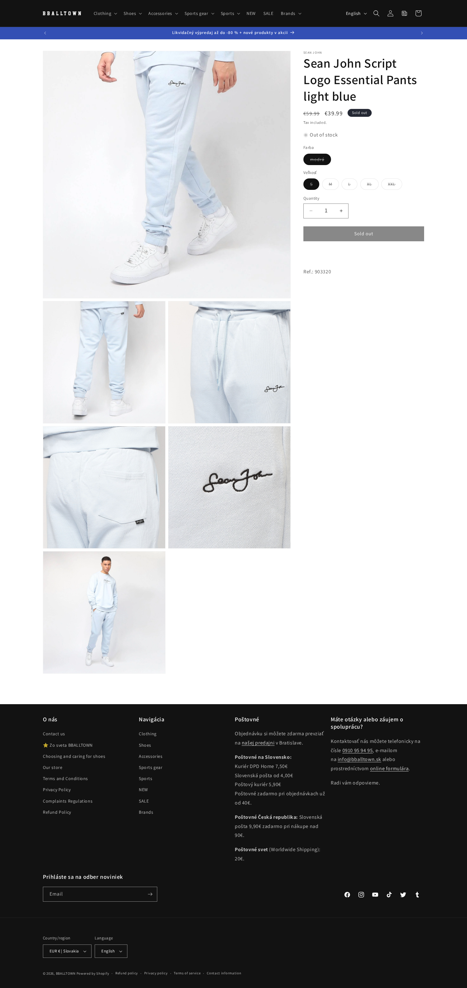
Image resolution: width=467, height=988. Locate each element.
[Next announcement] (422, 33)
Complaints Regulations (67, 801)
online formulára (389, 768)
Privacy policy (156, 973)
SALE (144, 801)
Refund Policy (57, 812)
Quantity (311, 198)
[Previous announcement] (45, 33)
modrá (320, 160)
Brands (146, 812)
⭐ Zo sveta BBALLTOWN (68, 745)
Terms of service (187, 973)
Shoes (145, 745)
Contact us (54, 734)
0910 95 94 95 (357, 750)
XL (373, 185)
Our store (52, 767)
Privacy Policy (57, 789)
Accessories (151, 756)
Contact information (224, 973)
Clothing (148, 734)
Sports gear (151, 767)
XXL (395, 185)
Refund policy (126, 973)
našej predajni (258, 742)
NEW (143, 789)
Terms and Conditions (65, 778)
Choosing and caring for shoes (74, 756)
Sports (145, 778)
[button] (105, 13)
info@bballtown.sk (359, 759)
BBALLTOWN (66, 973)
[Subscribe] (150, 894)
